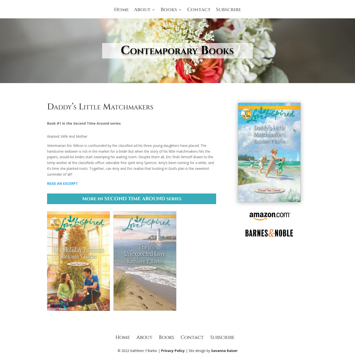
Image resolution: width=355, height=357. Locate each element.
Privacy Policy (173, 350)
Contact (199, 10)
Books (169, 10)
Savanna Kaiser (224, 350)
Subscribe (228, 10)
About (142, 10)
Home (121, 10)
